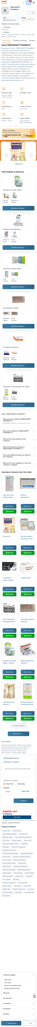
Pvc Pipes (31, 889)
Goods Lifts (27, 886)
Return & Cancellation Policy (12, 985)
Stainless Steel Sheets (20, 866)
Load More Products (18, 725)
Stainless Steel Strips (9, 869)
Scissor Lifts (27, 840)
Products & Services (20, 40)
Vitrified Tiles (6, 889)
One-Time (10, 784)
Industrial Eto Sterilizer (9, 850)
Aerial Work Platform (19, 860)
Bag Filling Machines (24, 869)
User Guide (7, 982)
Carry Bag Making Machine (23, 837)
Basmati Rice (23, 834)
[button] (31, 12)
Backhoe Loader (8, 837)
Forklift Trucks (17, 830)
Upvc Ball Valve (29, 892)
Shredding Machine (26, 853)
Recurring (21, 784)
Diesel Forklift (7, 860)
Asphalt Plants (7, 873)
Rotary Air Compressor (18, 847)
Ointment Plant (29, 873)
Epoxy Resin (22, 863)
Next (30, 155)
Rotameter (24, 843)
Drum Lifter (6, 840)
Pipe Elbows (6, 895)
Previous (6, 155)
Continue (24, 801)
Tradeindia (4, 822)
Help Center (7, 980)
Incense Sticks (7, 886)
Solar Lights (17, 886)
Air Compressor (23, 882)
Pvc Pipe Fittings (8, 892)
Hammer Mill (6, 856)
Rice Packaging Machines (10, 853)
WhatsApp (29, 135)
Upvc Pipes (18, 892)
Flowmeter (6, 847)
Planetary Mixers (8, 876)
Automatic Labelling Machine (21, 856)
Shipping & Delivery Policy (12, 988)
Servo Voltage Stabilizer (10, 834)
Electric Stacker (16, 840)
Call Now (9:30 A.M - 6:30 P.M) (13, 135)
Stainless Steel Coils (19, 889)
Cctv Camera (7, 879)
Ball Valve (16, 879)
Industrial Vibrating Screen (10, 843)
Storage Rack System (9, 863)
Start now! (17, 817)
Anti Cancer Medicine (9, 882)
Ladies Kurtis (19, 876)
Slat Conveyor (18, 873)
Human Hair (6, 830)
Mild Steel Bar (7, 866)
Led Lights (29, 876)
